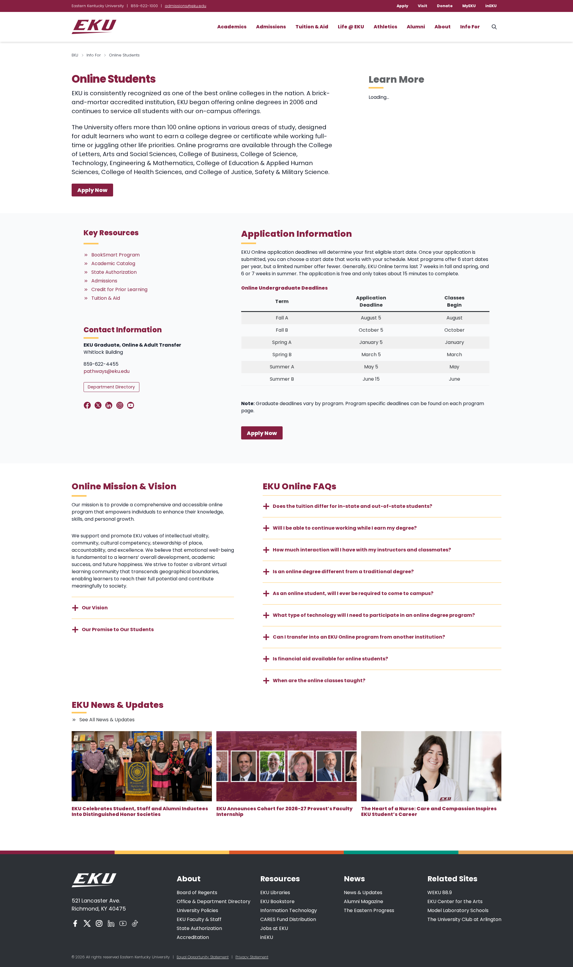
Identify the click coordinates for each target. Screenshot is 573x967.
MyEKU (469, 5)
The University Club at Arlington (464, 919)
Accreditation (193, 937)
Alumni (416, 26)
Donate (445, 5)
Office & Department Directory (213, 901)
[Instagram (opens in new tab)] (99, 923)
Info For (470, 26)
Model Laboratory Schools (458, 910)
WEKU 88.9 (439, 892)
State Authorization (199, 928)
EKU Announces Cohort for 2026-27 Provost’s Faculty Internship (284, 811)
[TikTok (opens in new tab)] (134, 923)
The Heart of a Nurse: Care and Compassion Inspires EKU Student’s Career (429, 811)
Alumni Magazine (363, 901)
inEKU (491, 5)
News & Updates (363, 892)
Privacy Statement (251, 957)
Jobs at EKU (274, 928)
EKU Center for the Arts (455, 901)
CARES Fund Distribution (288, 919)
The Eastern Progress (369, 910)
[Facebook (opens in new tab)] (75, 923)
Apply (402, 5)
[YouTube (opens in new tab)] (123, 923)
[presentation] (142, 766)
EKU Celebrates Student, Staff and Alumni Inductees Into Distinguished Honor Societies (140, 811)
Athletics (385, 26)
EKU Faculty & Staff (199, 919)
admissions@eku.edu (185, 5)
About (443, 26)
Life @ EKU (351, 26)
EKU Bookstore (277, 901)
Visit (422, 5)
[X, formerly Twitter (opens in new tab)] (87, 923)
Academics (232, 26)
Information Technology (288, 910)
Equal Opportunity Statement (203, 957)
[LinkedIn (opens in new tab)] (111, 923)
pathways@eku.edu (107, 371)
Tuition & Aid (311, 26)
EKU (75, 55)
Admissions (271, 26)
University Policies (197, 910)
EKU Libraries (275, 892)
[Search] (494, 27)
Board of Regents (197, 892)
